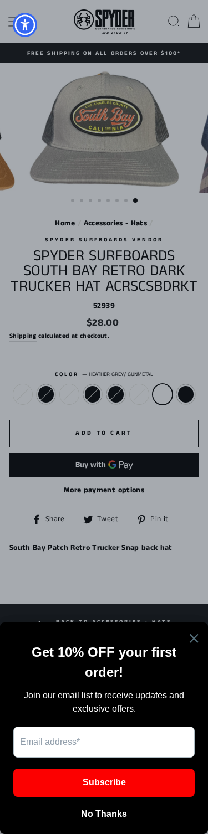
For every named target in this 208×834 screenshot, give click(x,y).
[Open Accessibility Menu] (25, 25)
